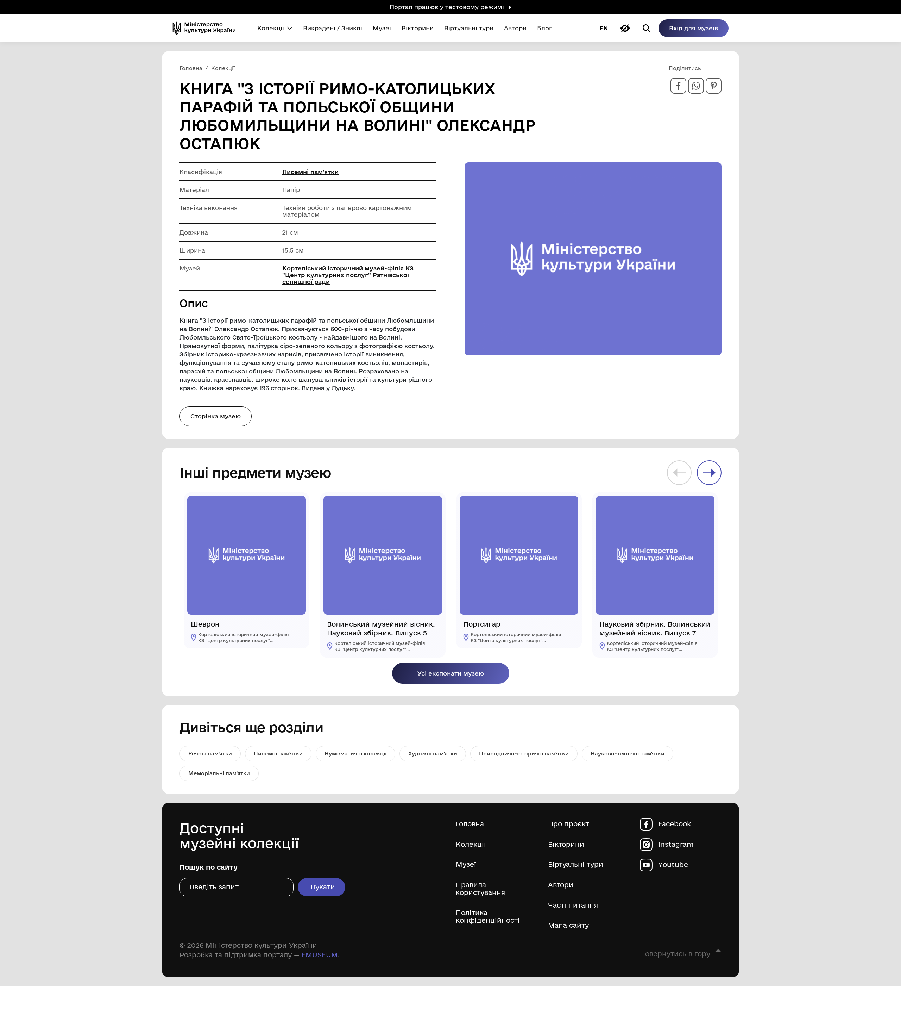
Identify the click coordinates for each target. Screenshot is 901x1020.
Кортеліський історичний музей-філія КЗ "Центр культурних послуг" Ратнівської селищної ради (348, 275)
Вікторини (566, 844)
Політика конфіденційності (488, 916)
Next (709, 472)
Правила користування (480, 888)
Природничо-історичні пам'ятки (524, 754)
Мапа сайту (568, 925)
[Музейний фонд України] (206, 28)
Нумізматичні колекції (355, 754)
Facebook (674, 824)
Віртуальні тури (575, 864)
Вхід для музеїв (693, 28)
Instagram (676, 844)
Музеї (466, 864)
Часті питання (573, 905)
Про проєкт (568, 824)
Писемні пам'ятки (310, 171)
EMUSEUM (319, 955)
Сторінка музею (215, 416)
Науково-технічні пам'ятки (627, 754)
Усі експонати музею (450, 673)
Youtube (673, 865)
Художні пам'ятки (432, 754)
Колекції (471, 844)
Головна (470, 824)
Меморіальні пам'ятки (219, 773)
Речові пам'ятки (210, 754)
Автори (560, 885)
